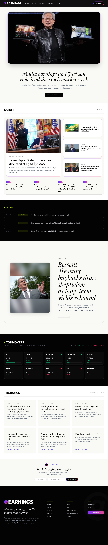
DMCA (89, 507)
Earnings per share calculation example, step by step (53, 409)
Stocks (27, 3)
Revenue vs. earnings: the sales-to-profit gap (86, 407)
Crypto (34, 3)
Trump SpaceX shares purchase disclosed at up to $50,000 (30, 162)
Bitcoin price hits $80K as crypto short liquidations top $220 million (90, 129)
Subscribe (99, 3)
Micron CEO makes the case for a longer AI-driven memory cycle (92, 187)
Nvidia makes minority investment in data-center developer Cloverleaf (43, 187)
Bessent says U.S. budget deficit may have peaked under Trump (91, 149)
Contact (69, 516)
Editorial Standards (72, 513)
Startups (50, 3)
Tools (68, 507)
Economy (41, 3)
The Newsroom (71, 510)
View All (100, 109)
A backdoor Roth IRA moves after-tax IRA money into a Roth (53, 436)
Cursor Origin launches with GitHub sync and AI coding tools (52, 231)
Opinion (59, 3)
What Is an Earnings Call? (86, 434)
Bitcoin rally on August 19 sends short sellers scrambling (51, 215)
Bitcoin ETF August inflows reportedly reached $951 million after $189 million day (67, 188)
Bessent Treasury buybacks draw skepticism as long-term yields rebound (77, 281)
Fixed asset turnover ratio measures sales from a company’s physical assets (19, 409)
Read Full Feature (54, 95)
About (69, 504)
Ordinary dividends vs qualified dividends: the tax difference (19, 436)
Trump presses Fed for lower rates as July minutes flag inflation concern (90, 168)
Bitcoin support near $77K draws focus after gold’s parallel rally (15, 187)
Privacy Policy (91, 504)
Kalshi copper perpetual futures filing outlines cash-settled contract (55, 223)
